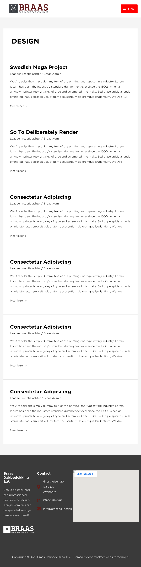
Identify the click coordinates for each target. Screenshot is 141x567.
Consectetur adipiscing (40, 197)
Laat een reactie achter (25, 73)
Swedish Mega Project (38, 67)
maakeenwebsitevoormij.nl (111, 557)
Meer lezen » (18, 105)
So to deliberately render (44, 132)
